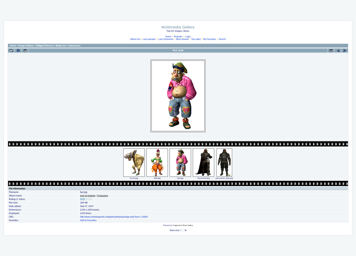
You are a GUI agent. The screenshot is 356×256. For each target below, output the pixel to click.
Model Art (61, 45)
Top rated (196, 39)
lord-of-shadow (87, 195)
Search (222, 39)
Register (178, 36)
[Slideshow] (25, 50)
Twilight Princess (44, 45)
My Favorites (209, 39)
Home (168, 36)
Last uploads (149, 39)
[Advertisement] (178, 8)
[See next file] (344, 50)
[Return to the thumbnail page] (11, 50)
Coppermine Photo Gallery (183, 225)
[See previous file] (337, 50)
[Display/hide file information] (18, 50)
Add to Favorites (88, 220)
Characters (74, 45)
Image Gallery (26, 45)
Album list (135, 39)
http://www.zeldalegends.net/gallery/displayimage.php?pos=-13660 (114, 217)
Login (188, 36)
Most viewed (182, 39)
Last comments (165, 39)
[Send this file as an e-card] (331, 50)
